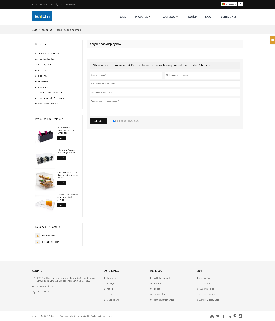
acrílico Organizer (43, 64)
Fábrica (156, 288)
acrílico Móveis (42, 87)
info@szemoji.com (45, 4)
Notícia (192, 16)
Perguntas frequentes (163, 299)
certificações (159, 294)
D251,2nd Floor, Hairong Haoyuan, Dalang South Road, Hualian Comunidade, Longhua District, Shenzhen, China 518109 (66, 279)
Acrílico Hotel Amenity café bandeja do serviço (67, 197)
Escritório (157, 283)
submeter (98, 121)
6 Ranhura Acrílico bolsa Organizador (66, 151)
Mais (62, 138)
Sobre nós (169, 16)
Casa (123, 16)
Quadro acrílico (42, 81)
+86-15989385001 (67, 4)
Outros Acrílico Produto (46, 103)
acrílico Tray (41, 75)
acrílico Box (40, 70)
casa (34, 29)
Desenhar (111, 278)
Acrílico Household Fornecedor (50, 98)
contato (37, 270)
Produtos (141, 16)
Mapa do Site (113, 299)
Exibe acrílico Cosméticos (47, 53)
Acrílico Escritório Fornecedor (49, 92)
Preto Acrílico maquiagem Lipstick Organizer (67, 130)
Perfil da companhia (162, 278)
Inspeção (111, 283)
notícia (110, 288)
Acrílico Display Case (45, 59)
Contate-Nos (229, 16)
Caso (208, 16)
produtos (47, 29)
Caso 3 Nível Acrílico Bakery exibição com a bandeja (68, 175)
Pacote (110, 294)
